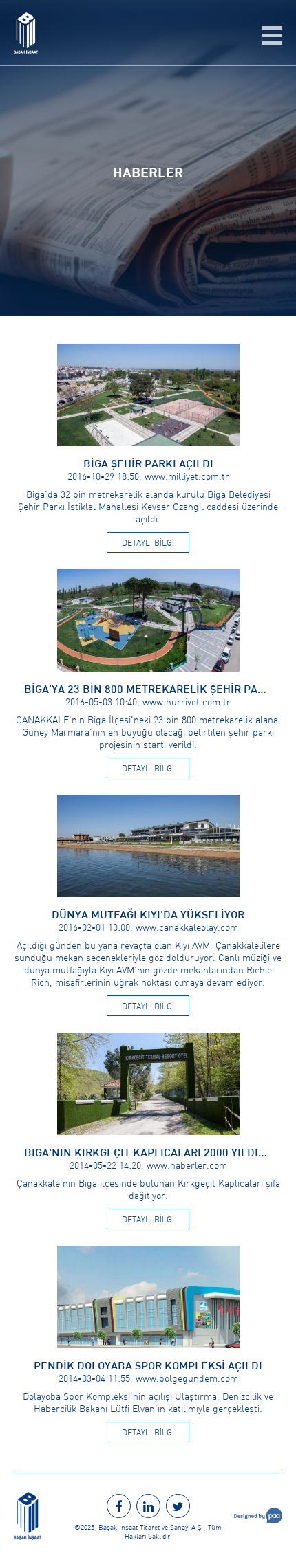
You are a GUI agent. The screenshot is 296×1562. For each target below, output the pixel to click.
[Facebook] (119, 1506)
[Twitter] (178, 1506)
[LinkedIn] (148, 1506)
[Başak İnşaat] (26, 50)
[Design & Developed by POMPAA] (258, 1521)
